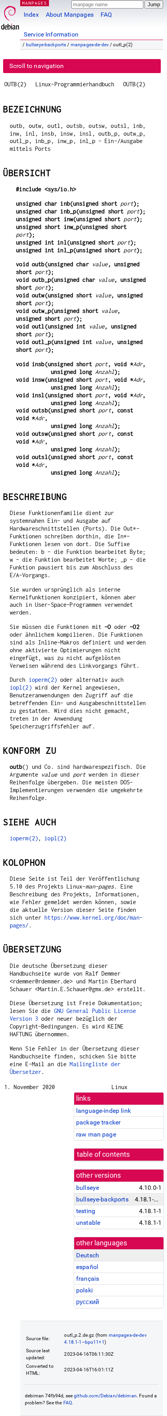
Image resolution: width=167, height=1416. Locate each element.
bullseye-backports (46, 44)
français (87, 1278)
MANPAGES (34, 2)
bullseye (87, 1187)
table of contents (103, 1154)
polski (84, 1290)
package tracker (98, 1122)
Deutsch (87, 1255)
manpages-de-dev (90, 44)
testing (85, 1211)
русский (87, 1302)
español (87, 1267)
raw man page (96, 1134)
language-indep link (103, 1110)
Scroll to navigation (36, 66)
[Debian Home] (10, 15)
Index (31, 14)
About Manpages (70, 14)
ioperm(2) (43, 679)
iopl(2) (21, 687)
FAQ (106, 14)
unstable (88, 1222)
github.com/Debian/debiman (105, 1396)
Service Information (51, 34)
